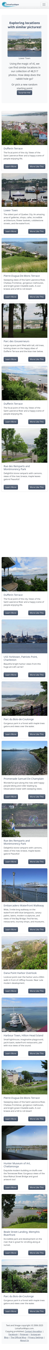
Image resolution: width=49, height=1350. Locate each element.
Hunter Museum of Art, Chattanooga (17, 1165)
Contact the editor (33, 1331)
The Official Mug (18, 1337)
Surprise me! (24, 92)
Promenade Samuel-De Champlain (24, 778)
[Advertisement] (24, 523)
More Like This (37, 166)
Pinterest (24, 1334)
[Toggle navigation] (43, 4)
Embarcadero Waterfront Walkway (24, 905)
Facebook (13, 1334)
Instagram (36, 1334)
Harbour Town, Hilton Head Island (23, 1035)
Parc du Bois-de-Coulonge (19, 719)
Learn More (10, 166)
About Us (24, 1340)
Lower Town (11, 210)
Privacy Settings (35, 1337)
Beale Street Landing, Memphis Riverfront (22, 1233)
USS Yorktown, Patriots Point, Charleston (21, 658)
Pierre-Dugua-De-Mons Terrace (22, 275)
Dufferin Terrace (13, 148)
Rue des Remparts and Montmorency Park (17, 467)
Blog (6, 1337)
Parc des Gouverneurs (16, 341)
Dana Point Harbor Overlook (20, 973)
